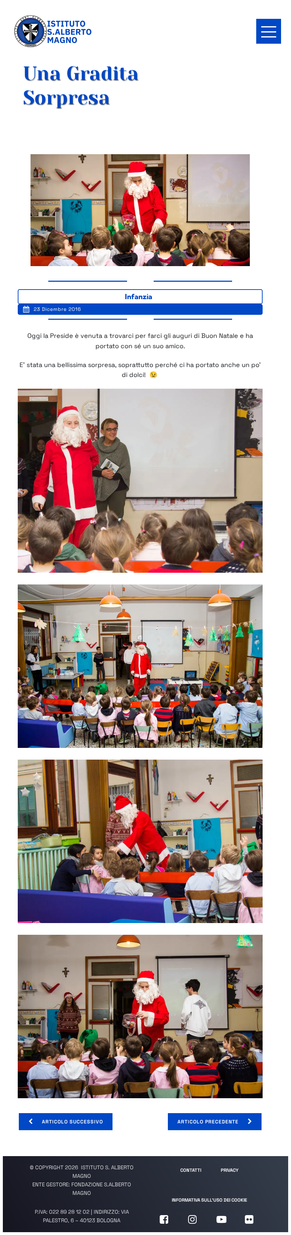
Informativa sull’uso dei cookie (209, 1200)
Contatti (190, 1170)
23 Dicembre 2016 (57, 309)
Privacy (229, 1170)
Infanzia (138, 296)
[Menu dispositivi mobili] (268, 31)
